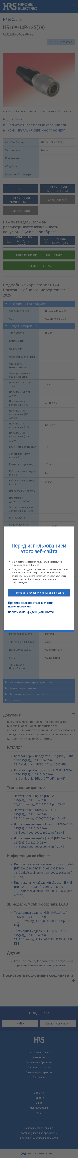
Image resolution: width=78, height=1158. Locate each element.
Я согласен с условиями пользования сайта (39, 592)
